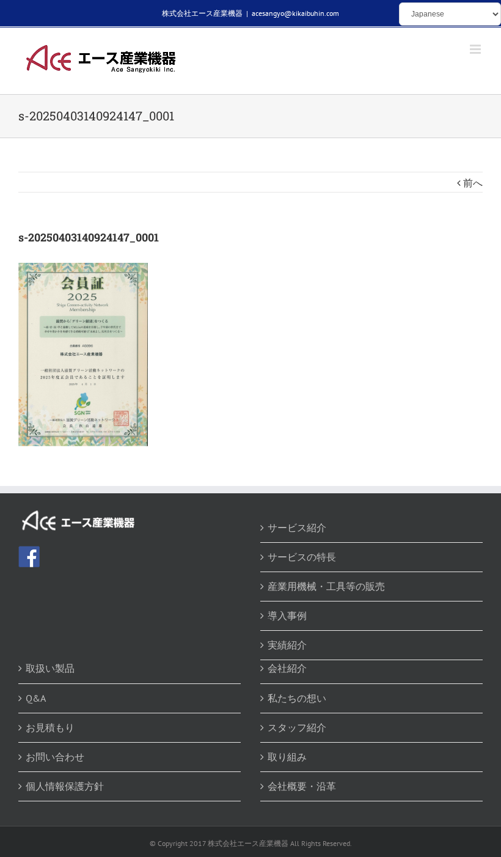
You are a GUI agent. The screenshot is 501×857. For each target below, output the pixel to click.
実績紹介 (287, 645)
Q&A (36, 698)
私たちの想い (297, 698)
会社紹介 (287, 668)
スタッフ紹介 (297, 727)
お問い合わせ (55, 757)
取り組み (287, 757)
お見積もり (50, 727)
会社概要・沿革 (302, 786)
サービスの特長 (302, 557)
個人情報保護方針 (65, 786)
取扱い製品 (50, 668)
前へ (473, 183)
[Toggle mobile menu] (476, 49)
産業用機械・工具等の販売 (326, 586)
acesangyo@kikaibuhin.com (295, 13)
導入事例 (287, 615)
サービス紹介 (297, 527)
